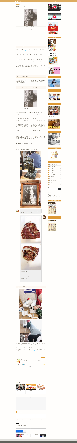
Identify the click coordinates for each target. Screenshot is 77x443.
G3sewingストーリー (49, 1)
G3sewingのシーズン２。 (52, 195)
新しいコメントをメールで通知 (21, 425)
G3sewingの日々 (55, 168)
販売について (55, 184)
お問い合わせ (55, 1)
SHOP (39, 1)
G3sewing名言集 (55, 170)
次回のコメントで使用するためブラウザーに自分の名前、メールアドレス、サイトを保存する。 (30, 419)
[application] (54, 7)
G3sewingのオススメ (55, 166)
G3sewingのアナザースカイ (55, 164)
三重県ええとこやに (55, 174)
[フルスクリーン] (60, 10)
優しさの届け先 (55, 176)
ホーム (36, 1)
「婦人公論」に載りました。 (52, 194)
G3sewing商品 (55, 172)
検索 (48, 187)
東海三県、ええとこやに (55, 180)
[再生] (49, 10)
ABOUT (43, 1)
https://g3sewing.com (23, 364)
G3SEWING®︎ (18, 1)
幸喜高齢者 (55, 178)
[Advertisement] (31, 35)
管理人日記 (55, 182)
